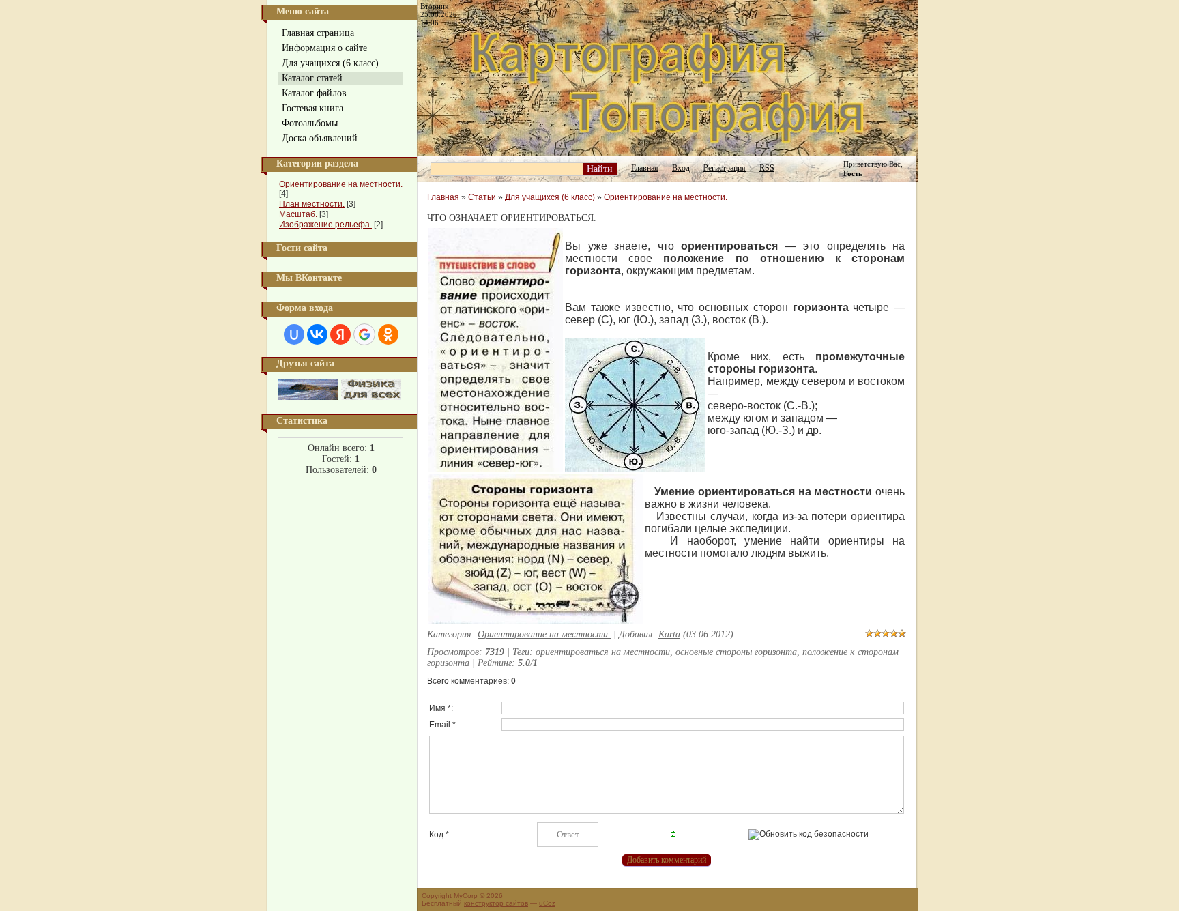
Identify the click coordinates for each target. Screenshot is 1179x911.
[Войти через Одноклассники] (388, 334)
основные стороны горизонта (736, 652)
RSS (766, 168)
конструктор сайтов (496, 903)
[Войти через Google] (364, 334)
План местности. (312, 204)
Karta (669, 634)
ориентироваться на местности (603, 652)
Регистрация (724, 168)
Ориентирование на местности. (341, 184)
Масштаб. (298, 214)
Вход (681, 168)
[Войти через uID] (294, 334)
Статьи (482, 197)
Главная (644, 168)
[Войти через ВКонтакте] (317, 334)
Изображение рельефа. (325, 224)
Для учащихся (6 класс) (550, 197)
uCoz (547, 903)
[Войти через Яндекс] (340, 334)
